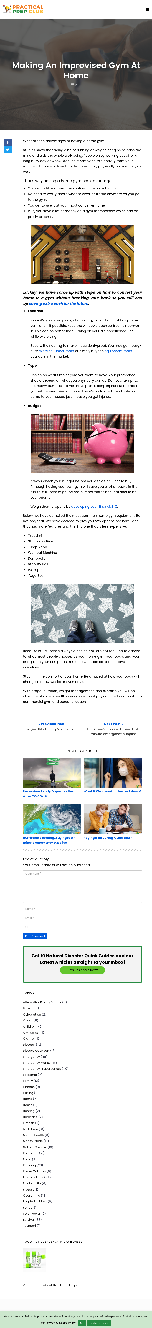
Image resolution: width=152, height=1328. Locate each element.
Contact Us (31, 1285)
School (28, 1207)
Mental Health (33, 1135)
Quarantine (31, 1195)
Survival (28, 1220)
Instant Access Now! (82, 970)
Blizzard (28, 1008)
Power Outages (34, 1171)
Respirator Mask (35, 1201)
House (27, 1105)
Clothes (29, 1038)
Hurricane (30, 1117)
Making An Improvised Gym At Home (76, 70)
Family (28, 1081)
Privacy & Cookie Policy (61, 1322)
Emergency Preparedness (42, 1069)
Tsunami (29, 1226)
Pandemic (30, 1153)
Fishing (28, 1093)
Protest (28, 1189)
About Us (50, 1285)
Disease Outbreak (36, 1050)
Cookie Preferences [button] (99, 1322)
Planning (29, 1165)
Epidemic (30, 1075)
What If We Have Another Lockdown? (112, 791)
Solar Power (31, 1213)
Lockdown (30, 1129)
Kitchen (28, 1123)
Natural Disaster (35, 1147)
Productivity (32, 1183)
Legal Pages (69, 1285)
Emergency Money (37, 1063)
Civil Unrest (31, 1032)
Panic (27, 1159)
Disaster (29, 1045)
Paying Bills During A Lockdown (108, 838)
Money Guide (33, 1141)
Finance (29, 1087)
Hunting (29, 1111)
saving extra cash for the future (58, 303)
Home (27, 1099)
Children (29, 1026)
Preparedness (33, 1177)
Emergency (31, 1057)
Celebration (32, 1014)
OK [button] (82, 1322)
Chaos (28, 1020)
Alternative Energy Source (42, 1002)
